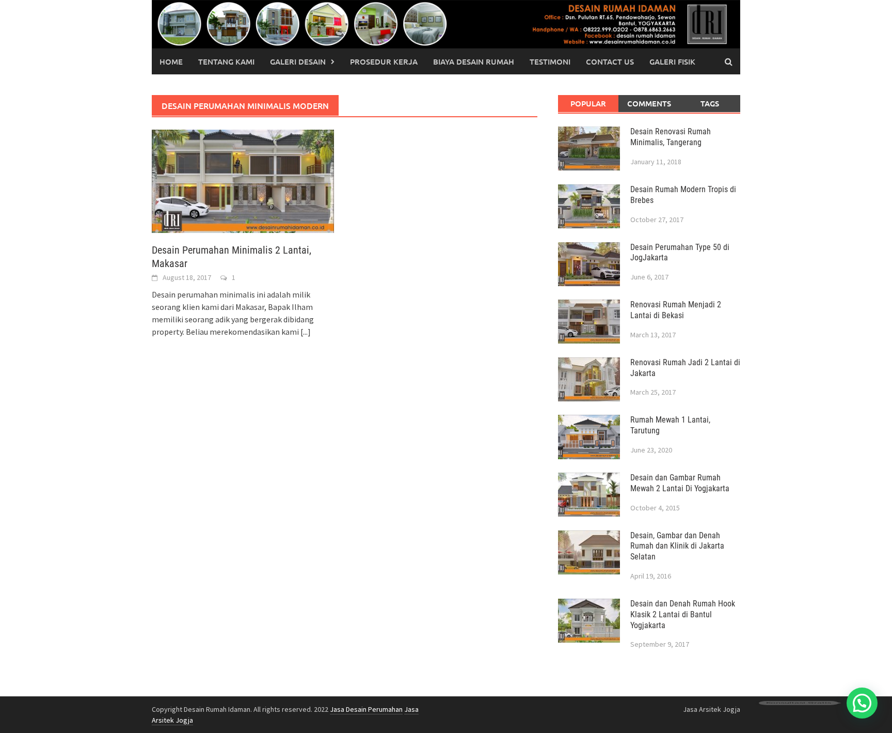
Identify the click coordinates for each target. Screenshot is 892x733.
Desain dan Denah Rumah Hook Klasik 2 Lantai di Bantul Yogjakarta (682, 614)
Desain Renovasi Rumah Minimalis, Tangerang (670, 137)
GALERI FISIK (672, 61)
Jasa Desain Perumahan (366, 709)
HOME (171, 61)
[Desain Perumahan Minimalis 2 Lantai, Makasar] (243, 180)
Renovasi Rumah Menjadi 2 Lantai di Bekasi (675, 310)
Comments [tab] (649, 103)
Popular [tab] (588, 103)
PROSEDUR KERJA (384, 61)
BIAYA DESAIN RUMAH (473, 61)
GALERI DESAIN (298, 61)
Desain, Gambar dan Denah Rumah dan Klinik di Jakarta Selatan (677, 546)
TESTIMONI (550, 61)
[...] (305, 331)
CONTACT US (610, 61)
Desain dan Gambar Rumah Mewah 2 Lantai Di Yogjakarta (679, 483)
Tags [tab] (709, 103)
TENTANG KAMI (226, 61)
